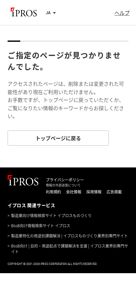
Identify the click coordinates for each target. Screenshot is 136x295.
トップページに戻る (58, 138)
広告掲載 (114, 192)
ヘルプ (122, 13)
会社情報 (73, 192)
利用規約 (53, 192)
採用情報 (94, 192)
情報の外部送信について (63, 185)
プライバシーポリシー (65, 180)
